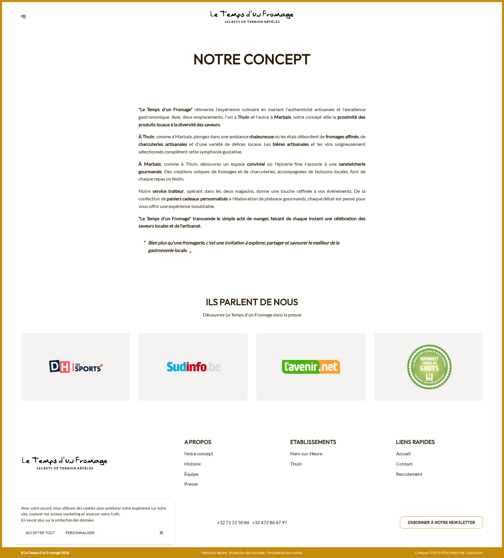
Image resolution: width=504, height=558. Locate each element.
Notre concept (198, 453)
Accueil (403, 453)
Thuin (296, 463)
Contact (404, 463)
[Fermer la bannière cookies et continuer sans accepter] (161, 533)
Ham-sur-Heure (306, 453)
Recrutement (409, 474)
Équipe (191, 474)
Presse (191, 484)
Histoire (192, 463)
